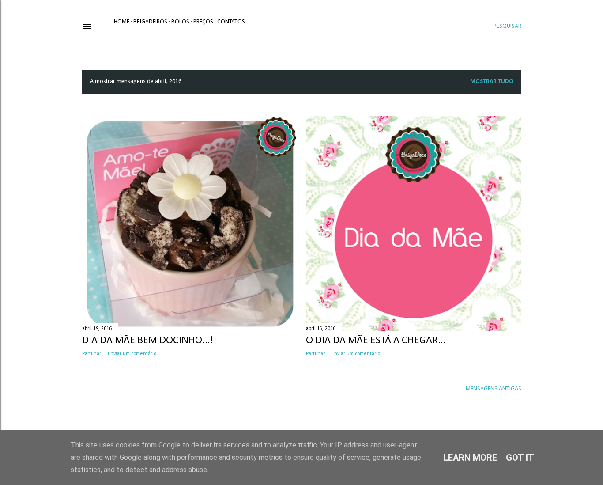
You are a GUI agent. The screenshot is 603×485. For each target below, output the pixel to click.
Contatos (231, 22)
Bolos (180, 22)
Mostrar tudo (491, 81)
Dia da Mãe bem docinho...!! (149, 340)
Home (121, 22)
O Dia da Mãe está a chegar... (376, 340)
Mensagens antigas (493, 389)
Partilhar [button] (91, 353)
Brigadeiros (150, 22)
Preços (203, 22)
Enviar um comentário (132, 353)
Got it (520, 457)
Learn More (470, 457)
